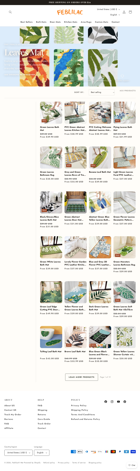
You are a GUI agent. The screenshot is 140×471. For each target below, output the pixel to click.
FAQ (6, 423)
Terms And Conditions (83, 414)
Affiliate (8, 428)
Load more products (81, 377)
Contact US (10, 410)
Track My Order (12, 414)
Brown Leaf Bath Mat (75, 351)
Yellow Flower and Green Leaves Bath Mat (74, 308)
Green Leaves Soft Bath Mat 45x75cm (122, 308)
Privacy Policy (79, 405)
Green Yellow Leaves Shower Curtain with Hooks (123, 353)
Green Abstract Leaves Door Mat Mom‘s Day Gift (73, 218)
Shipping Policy (79, 410)
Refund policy (49, 462)
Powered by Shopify (32, 462)
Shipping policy (95, 462)
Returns (42, 414)
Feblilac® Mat (17, 462)
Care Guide (44, 419)
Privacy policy (63, 462)
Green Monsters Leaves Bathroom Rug (124, 263)
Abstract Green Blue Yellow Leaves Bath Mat (99, 218)
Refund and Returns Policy (85, 419)
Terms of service (79, 462)
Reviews (8, 419)
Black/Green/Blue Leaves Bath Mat (49, 218)
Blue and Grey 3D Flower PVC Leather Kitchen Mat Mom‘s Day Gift (99, 263)
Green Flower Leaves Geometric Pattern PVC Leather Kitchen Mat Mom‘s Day (124, 218)
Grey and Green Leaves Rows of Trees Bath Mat (75, 174)
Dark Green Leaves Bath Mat (98, 308)
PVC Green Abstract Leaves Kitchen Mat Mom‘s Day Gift (75, 129)
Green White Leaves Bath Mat (50, 263)
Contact (42, 428)
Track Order (44, 423)
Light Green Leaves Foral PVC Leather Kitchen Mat (123, 174)
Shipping (42, 410)
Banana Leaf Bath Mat (100, 172)
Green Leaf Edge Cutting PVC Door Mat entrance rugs (49, 308)
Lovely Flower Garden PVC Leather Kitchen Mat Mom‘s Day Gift (75, 263)
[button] (10, 12)
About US (9, 405)
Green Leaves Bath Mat (49, 129)
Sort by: (79, 92)
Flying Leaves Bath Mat (122, 129)
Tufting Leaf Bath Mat (50, 351)
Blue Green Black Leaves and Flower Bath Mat (98, 353)
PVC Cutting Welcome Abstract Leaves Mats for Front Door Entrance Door (100, 129)
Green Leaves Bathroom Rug (47, 174)
